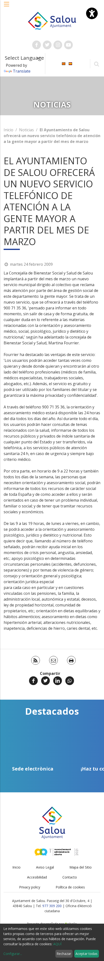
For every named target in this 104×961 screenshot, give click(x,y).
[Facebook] (33, 680)
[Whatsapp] (69, 680)
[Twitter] (45, 680)
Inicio (8, 130)
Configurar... (12, 953)
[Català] (63, 63)
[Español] (70, 63)
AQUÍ (57, 944)
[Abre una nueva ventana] (36, 45)
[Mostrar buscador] (96, 64)
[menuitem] (64, 63)
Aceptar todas (86, 953)
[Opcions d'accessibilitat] (92, 13)
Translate (21, 71)
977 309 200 (52, 905)
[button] (7, 6)
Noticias (26, 130)
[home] (52, 20)
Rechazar (64, 953)
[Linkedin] (57, 680)
